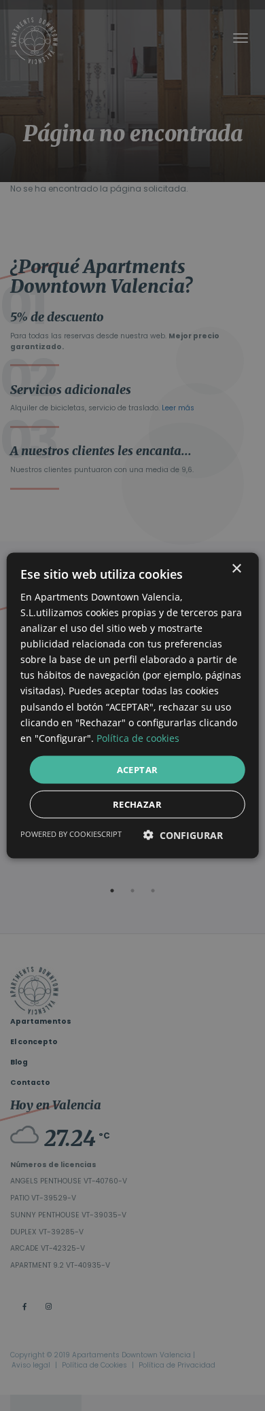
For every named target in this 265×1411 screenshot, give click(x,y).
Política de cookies (137, 737)
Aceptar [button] (137, 769)
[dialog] (132, 705)
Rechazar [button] (137, 804)
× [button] (236, 568)
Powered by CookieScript (71, 834)
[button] (183, 835)
